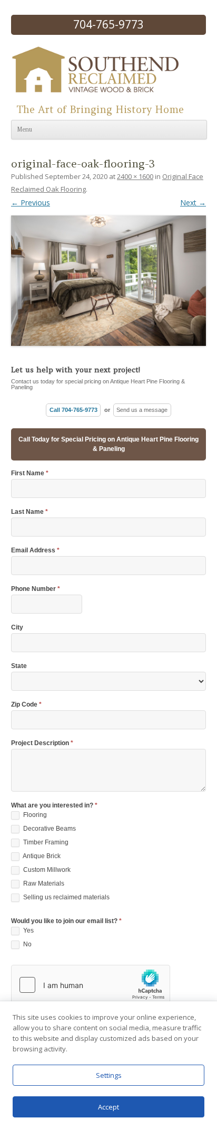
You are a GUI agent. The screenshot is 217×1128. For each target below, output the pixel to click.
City (17, 627)
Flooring (34, 815)
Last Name (29, 512)
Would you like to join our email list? (66, 921)
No (27, 944)
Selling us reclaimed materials (66, 897)
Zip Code (26, 704)
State (19, 666)
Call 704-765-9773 (73, 410)
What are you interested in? (54, 805)
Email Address (35, 550)
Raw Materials (43, 883)
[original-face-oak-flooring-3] (108, 277)
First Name (29, 473)
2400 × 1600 (135, 176)
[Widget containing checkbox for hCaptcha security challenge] (90, 985)
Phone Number (35, 589)
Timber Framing (45, 842)
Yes (28, 930)
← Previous (30, 203)
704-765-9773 (108, 24)
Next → (193, 203)
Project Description (42, 743)
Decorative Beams (49, 828)
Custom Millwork (46, 869)
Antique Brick (41, 856)
